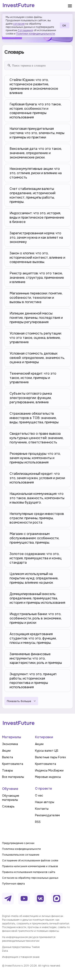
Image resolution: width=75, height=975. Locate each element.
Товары (7, 770)
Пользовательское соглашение (20, 854)
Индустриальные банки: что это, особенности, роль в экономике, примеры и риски (36, 618)
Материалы (11, 737)
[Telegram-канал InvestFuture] (8, 898)
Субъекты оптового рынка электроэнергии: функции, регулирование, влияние (31, 397)
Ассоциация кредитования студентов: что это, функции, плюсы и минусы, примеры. (33, 638)
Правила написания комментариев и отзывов (30, 866)
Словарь (8, 806)
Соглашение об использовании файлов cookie (30, 860)
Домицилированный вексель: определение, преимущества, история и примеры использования (37, 598)
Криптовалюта (12, 764)
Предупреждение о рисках (18, 843)
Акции (6, 750)
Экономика (10, 744)
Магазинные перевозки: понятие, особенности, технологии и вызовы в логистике (36, 297)
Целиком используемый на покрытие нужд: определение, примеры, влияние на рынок (34, 578)
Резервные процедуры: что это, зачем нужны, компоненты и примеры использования (35, 457)
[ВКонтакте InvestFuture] (40, 898)
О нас (39, 795)
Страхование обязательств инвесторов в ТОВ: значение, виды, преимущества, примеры (34, 417)
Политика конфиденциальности (21, 849)
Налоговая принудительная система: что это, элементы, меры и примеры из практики (37, 132)
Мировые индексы (48, 777)
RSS (38, 822)
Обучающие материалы (10, 798)
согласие (19, 23)
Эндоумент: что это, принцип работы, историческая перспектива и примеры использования (33, 680)
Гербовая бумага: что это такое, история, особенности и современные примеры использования (35, 110)
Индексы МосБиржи (49, 770)
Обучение (10, 789)
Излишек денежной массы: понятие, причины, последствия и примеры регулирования (36, 317)
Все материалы (13, 777)
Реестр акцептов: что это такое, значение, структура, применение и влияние (37, 277)
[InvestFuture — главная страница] (18, 5)
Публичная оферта (13, 883)
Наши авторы (44, 802)
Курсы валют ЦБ (46, 750)
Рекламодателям (47, 815)
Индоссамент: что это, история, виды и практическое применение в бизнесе (37, 217)
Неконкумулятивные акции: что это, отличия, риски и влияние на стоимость (36, 173)
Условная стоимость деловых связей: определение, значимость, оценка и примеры (37, 357)
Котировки (44, 737)
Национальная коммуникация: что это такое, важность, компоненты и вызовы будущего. (37, 498)
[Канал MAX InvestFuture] (56, 898)
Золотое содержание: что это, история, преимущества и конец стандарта (36, 558)
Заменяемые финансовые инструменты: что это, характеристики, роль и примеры (36, 658)
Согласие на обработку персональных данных (30, 878)
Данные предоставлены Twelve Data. (21, 948)
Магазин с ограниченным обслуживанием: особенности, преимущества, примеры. (34, 538)
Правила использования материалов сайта (28, 872)
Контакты (42, 809)
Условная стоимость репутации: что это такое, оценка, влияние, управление (36, 337)
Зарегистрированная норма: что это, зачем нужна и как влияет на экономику (36, 237)
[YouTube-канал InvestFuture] (24, 898)
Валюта (7, 757)
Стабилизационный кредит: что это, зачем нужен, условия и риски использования (37, 478)
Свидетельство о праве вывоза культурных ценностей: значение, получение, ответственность (37, 437)
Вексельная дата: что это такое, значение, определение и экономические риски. (36, 153)
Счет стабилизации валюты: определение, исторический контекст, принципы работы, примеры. (32, 195)
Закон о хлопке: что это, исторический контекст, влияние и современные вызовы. (37, 257)
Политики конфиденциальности (35, 33)
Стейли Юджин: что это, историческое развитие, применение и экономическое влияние (34, 86)
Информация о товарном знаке (20, 957)
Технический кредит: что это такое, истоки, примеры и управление (33, 377)
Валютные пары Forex (50, 757)
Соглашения (25, 30)
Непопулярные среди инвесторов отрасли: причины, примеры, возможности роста (37, 518)
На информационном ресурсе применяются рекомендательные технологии (28, 939)
